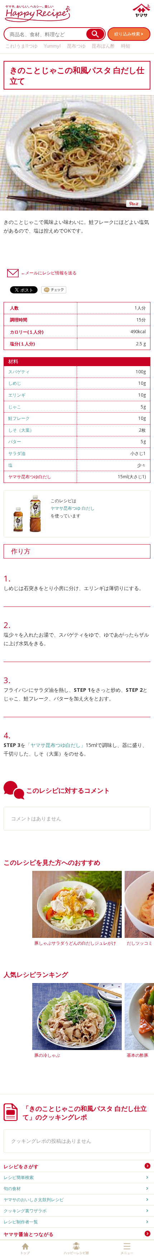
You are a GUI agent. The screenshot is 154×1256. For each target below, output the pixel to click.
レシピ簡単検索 (19, 1177)
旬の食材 (12, 1188)
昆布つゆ (76, 46)
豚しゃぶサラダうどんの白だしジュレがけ (75, 943)
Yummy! (52, 46)
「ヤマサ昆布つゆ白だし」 (55, 745)
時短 (125, 46)
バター (14, 441)
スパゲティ (19, 372)
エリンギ (16, 395)
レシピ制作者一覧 (21, 1222)
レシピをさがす (21, 1166)
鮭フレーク (19, 418)
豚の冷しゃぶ (47, 1055)
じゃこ (14, 407)
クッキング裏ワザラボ (25, 1211)
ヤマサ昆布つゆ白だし (29, 477)
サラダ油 (16, 453)
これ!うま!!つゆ (21, 46)
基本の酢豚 (137, 1055)
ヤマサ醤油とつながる (29, 1234)
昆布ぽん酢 (103, 46)
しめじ (14, 383)
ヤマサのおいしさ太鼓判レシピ (34, 1200)
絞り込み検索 (127, 34)
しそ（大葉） (21, 430)
